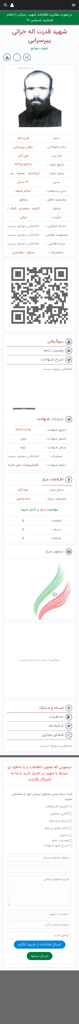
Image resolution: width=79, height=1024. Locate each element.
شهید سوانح (39, 48)
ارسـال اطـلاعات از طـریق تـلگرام (39, 944)
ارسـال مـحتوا (39, 956)
